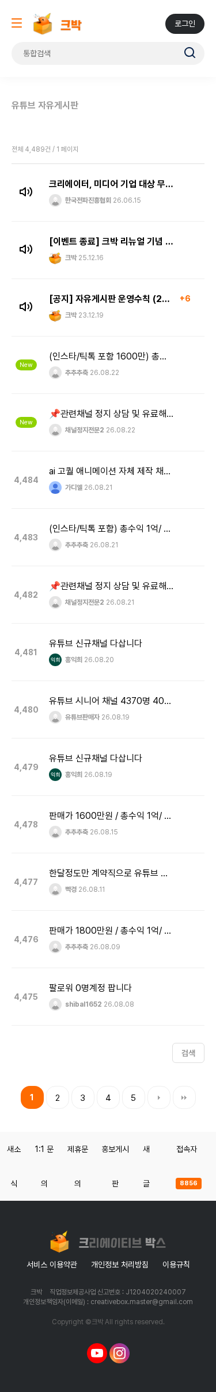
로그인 (185, 23)
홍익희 (72, 660)
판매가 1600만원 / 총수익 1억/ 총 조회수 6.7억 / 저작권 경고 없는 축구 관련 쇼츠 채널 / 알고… (111, 815)
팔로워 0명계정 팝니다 (90, 988)
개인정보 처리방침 (120, 1264)
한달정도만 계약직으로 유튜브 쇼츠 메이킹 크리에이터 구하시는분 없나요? (111, 873)
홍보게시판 (115, 1166)
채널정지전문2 (83, 430)
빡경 (70, 890)
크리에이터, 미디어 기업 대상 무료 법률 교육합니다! (111, 184)
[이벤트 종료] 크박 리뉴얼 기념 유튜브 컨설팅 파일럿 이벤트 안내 (111, 241)
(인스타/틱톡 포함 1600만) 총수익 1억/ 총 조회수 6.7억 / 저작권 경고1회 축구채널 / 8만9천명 (111, 356)
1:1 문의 (44, 1166)
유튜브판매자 (81, 717)
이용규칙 (176, 1264)
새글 (146, 1166)
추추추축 (75, 373)
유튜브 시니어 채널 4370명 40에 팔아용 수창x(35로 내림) (111, 700)
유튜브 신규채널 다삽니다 (95, 643)
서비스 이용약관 (51, 1264)
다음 (158, 1097)
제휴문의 (77, 1166)
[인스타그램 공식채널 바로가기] (119, 1353)
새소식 (14, 1166)
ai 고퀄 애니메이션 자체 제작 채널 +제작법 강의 (111, 471)
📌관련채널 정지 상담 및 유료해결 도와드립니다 (111, 413)
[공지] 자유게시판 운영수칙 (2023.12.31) (111, 298)
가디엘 (72, 488)
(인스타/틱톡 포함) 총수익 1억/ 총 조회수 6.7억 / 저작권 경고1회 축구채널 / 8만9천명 (111, 528)
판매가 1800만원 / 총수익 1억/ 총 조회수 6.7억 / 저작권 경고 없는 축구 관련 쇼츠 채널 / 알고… (111, 930)
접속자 (187, 1165)
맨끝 (184, 1097)
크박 (70, 258)
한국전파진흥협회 (87, 200)
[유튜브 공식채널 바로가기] (97, 1353)
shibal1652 (82, 1004)
